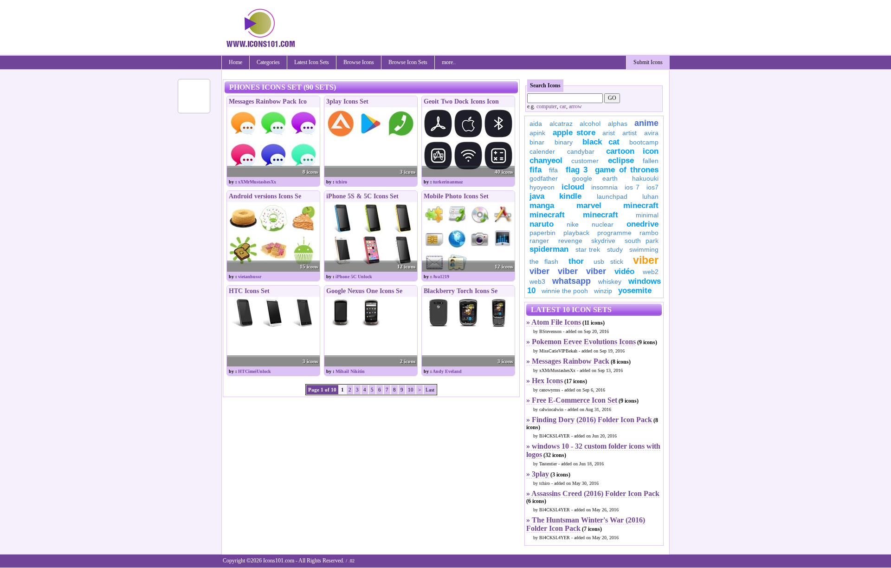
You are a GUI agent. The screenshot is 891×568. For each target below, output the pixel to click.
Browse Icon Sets (407, 62)
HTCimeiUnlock (254, 371)
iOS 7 (632, 187)
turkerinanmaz (448, 181)
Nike (573, 224)
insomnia (604, 187)
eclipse (621, 160)
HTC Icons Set (249, 290)
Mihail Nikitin (350, 371)
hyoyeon (542, 187)
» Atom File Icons (553, 322)
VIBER (539, 271)
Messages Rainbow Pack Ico (268, 101)
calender (542, 151)
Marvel (588, 205)
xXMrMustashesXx (257, 181)
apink (537, 133)
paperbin (542, 232)
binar (536, 142)
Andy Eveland (447, 371)
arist (608, 133)
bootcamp (644, 142)
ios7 (652, 187)
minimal (647, 215)
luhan (650, 196)
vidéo (624, 271)
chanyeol (545, 160)
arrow (575, 106)
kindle (570, 196)
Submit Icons (648, 62)
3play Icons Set (347, 101)
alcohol (590, 123)
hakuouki (645, 178)
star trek (587, 249)
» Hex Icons (544, 381)
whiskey (609, 281)
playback (576, 232)
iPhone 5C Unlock (354, 276)
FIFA (535, 169)
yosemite (635, 290)
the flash (543, 261)
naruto (541, 224)
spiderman (548, 249)
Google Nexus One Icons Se (364, 290)
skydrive (603, 240)
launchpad (612, 196)
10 (410, 389)
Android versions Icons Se (265, 196)
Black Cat (601, 141)
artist (629, 133)
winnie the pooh (565, 290)
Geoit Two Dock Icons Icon (461, 101)
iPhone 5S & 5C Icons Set (362, 196)
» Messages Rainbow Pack (567, 361)
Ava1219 (441, 276)
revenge (570, 240)
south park (642, 240)
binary (564, 142)
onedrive (642, 224)
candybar (580, 151)
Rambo (649, 232)
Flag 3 (577, 169)
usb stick (608, 261)
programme (614, 232)
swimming (644, 249)
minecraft (641, 205)
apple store (574, 132)
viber (646, 260)
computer (546, 106)
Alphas (617, 123)
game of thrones (627, 169)
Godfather (543, 178)
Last (430, 389)
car (563, 106)
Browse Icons (358, 62)
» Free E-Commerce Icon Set (571, 400)
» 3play (537, 474)
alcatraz (561, 123)
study (615, 249)
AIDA (535, 123)
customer (585, 160)
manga (541, 205)
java (536, 196)
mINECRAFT (547, 214)
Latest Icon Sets (311, 62)
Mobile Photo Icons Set (456, 196)
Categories (268, 62)
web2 (651, 271)
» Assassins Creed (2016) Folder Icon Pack (592, 493)
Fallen (651, 160)
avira (651, 133)
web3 (537, 281)
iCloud (573, 187)
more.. (449, 62)
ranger (539, 240)
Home (235, 62)
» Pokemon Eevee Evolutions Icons (581, 342)
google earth (595, 178)
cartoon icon (632, 151)
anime (646, 123)
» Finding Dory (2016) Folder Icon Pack (589, 420)
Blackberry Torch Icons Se (460, 290)
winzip (603, 290)
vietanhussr (249, 276)
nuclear (602, 224)
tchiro (341, 181)
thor (576, 261)
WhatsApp (571, 281)
